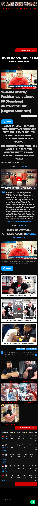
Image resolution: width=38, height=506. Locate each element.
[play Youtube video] (19, 179)
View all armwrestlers (26, 50)
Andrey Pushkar (21, 349)
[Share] (32, 502)
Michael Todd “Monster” (5, 449)
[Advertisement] (19, 29)
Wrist (35, 432)
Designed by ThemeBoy (5, 501)
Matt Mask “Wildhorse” (4, 470)
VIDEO (35, 116)
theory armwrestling (21, 166)
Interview (32, 116)
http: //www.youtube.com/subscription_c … (20, 221)
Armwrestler (5, 432)
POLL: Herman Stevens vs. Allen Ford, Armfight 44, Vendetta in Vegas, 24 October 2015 (10, 355)
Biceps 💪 (24, 432)
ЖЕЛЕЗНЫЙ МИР (21, 225)
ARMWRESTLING (25, 116)
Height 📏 (12, 432)
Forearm (31, 432)
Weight (18, 432)
